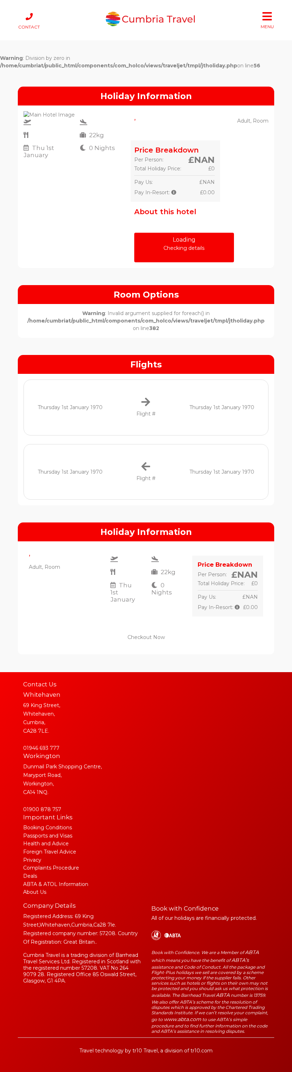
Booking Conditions (47, 827)
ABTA (252, 952)
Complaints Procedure (51, 868)
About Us (34, 892)
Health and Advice (46, 843)
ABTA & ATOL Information (55, 884)
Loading (183, 243)
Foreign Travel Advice (49, 852)
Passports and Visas (47, 836)
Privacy (32, 860)
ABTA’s (240, 960)
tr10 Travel (145, 1050)
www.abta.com (182, 1019)
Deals (30, 876)
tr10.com (202, 1050)
